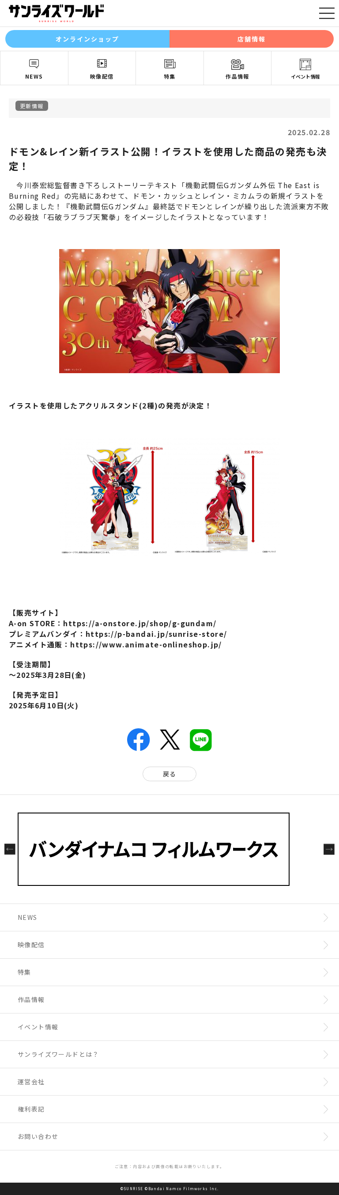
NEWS (34, 76)
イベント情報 (305, 76)
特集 (170, 76)
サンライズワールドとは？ (58, 1054)
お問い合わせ (38, 1136)
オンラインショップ (88, 38)
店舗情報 (251, 38)
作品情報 (237, 76)
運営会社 (31, 1081)
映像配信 (102, 76)
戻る (170, 773)
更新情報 (32, 106)
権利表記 (31, 1108)
